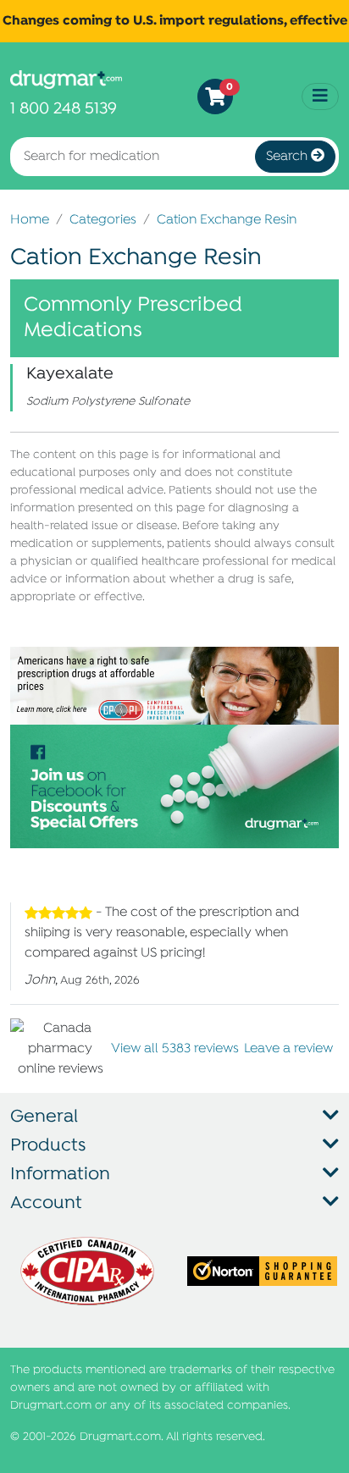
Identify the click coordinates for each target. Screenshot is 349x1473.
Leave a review (288, 1048)
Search (288, 156)
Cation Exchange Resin (226, 220)
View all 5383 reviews (175, 1048)
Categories (102, 220)
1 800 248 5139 (63, 108)
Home (29, 220)
